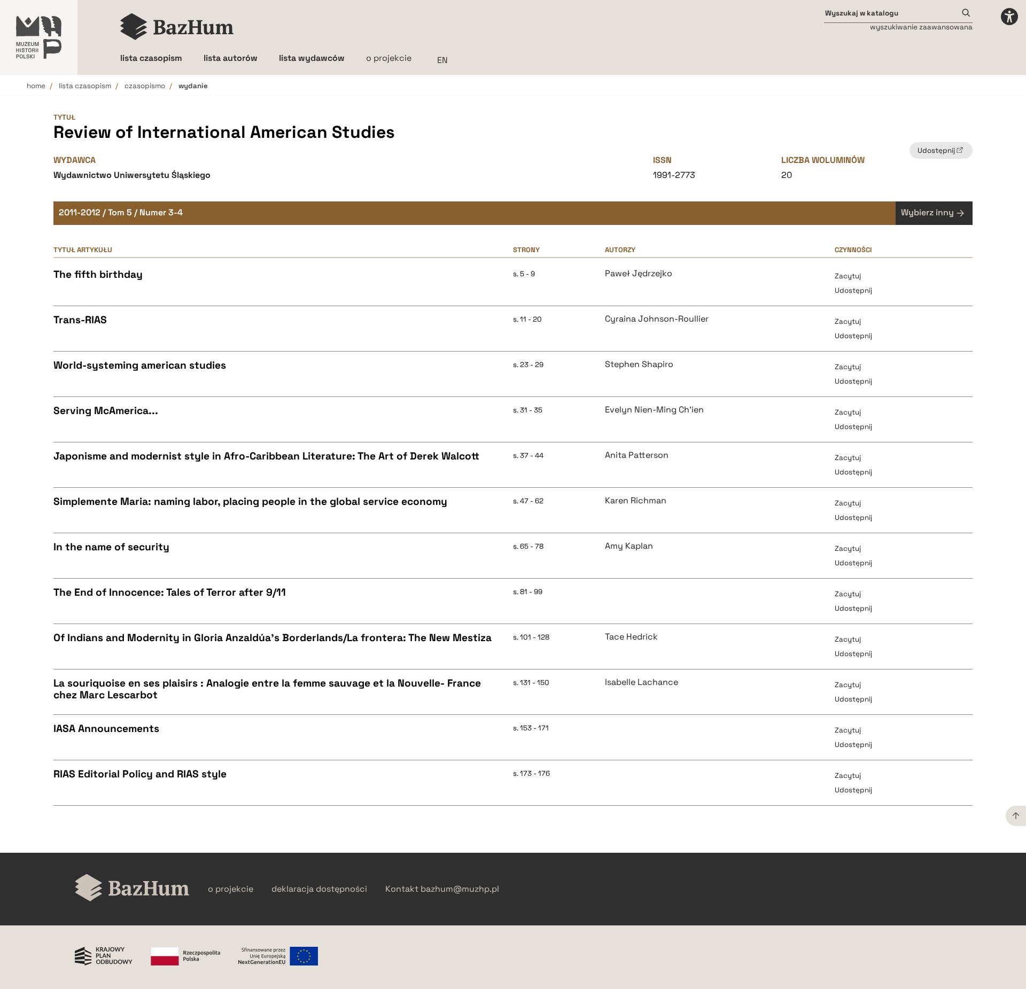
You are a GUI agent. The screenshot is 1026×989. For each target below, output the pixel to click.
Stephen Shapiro (639, 364)
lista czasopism (85, 85)
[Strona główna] (177, 26)
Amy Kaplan (629, 546)
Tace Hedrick (631, 637)
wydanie (193, 85)
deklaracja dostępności (319, 889)
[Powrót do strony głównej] (132, 889)
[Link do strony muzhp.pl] (38, 37)
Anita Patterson (637, 455)
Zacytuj (848, 276)
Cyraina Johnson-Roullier (657, 319)
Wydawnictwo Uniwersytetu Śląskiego (132, 175)
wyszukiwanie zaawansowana (921, 27)
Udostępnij (853, 290)
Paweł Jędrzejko (638, 273)
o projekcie (388, 58)
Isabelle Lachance (641, 682)
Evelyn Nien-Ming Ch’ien (654, 410)
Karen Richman (635, 500)
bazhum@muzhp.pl (460, 889)
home (36, 85)
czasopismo (145, 85)
